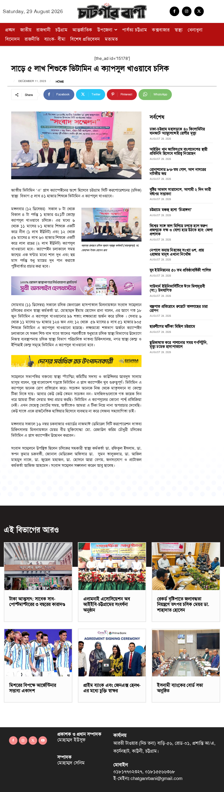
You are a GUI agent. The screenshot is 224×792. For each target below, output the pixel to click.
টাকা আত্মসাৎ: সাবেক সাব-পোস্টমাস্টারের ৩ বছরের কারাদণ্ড (37, 601)
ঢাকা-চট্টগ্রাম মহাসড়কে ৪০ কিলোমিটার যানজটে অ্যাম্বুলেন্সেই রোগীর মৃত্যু (177, 131)
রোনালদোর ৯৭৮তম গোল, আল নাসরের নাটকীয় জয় (178, 171)
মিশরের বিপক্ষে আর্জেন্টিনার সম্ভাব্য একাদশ (32, 688)
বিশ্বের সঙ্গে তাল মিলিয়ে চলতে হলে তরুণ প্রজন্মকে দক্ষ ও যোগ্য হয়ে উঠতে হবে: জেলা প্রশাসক (181, 230)
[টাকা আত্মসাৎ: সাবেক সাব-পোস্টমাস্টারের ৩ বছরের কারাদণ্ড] (38, 566)
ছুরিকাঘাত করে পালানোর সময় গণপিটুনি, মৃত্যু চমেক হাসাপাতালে (179, 344)
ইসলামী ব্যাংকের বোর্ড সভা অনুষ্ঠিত (180, 688)
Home (60, 81)
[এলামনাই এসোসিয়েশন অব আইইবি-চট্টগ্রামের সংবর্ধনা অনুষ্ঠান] (112, 566)
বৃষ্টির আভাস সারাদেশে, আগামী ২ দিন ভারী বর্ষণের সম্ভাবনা (180, 191)
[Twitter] (199, 11)
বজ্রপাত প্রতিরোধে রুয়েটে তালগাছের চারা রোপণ (179, 308)
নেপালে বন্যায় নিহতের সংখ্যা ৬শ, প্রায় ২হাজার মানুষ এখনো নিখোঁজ (177, 252)
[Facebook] (174, 11)
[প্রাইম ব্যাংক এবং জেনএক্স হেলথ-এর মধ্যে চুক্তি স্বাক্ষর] (112, 652)
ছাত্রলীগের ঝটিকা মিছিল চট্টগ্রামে (172, 326)
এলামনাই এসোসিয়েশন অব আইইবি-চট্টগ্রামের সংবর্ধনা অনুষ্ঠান (106, 604)
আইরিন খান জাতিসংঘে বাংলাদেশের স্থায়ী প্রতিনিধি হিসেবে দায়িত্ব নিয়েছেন (178, 151)
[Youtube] (43, 740)
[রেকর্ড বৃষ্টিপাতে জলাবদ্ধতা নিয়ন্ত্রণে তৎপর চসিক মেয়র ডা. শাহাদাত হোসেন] (186, 566)
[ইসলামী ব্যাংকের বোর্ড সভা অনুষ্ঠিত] (186, 652)
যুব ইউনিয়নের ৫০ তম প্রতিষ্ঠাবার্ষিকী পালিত (180, 270)
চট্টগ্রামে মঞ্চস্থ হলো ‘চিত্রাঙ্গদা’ (171, 209)
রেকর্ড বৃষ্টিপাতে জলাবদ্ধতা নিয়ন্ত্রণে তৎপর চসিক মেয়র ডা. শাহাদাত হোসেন (183, 604)
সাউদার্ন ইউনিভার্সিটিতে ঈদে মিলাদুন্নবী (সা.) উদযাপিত (177, 288)
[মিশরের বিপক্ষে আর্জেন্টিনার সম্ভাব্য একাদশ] (38, 652)
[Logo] (111, 11)
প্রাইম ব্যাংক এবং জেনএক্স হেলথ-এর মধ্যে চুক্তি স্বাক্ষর (112, 688)
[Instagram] (186, 11)
